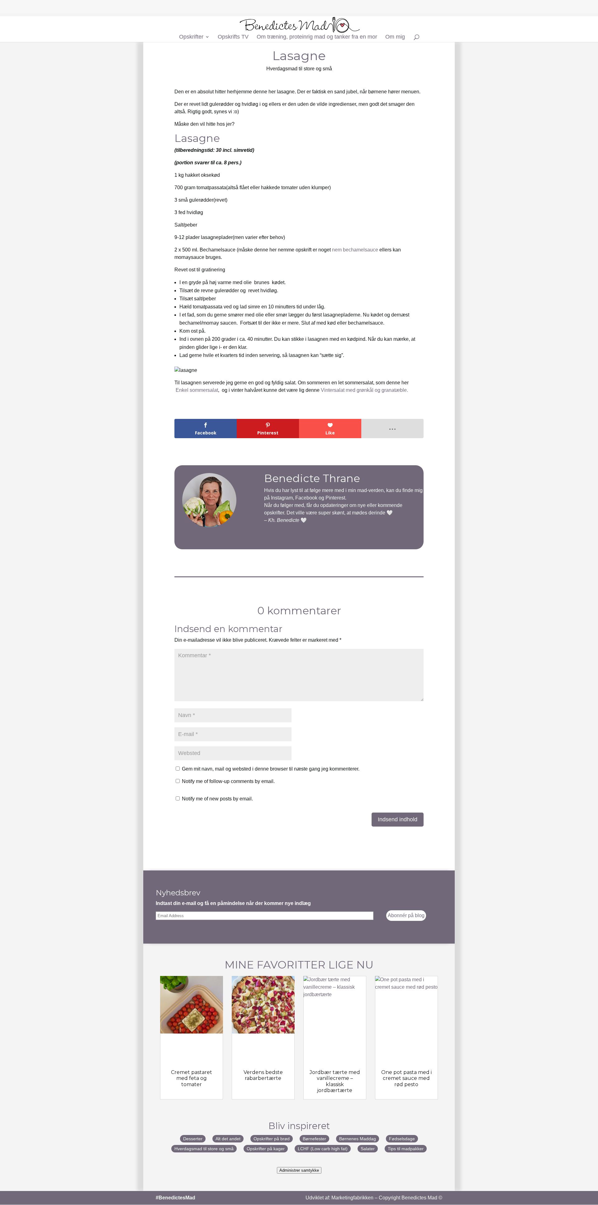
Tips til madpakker (406, 1148)
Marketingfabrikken (352, 1197)
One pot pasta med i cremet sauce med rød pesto (406, 1078)
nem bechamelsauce (355, 249)
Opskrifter (191, 37)
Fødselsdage (402, 1138)
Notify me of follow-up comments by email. (228, 781)
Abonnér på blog (406, 915)
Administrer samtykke (299, 1170)
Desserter (192, 1138)
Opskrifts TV (233, 37)
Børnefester (314, 1138)
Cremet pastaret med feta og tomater (191, 1078)
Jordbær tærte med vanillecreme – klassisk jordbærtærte (335, 1081)
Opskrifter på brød (272, 1138)
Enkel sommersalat (197, 390)
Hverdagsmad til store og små (299, 68)
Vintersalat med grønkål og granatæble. (364, 390)
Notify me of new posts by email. (217, 798)
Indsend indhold (397, 819)
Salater (368, 1148)
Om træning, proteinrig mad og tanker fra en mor (317, 37)
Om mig (395, 37)
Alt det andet (228, 1138)
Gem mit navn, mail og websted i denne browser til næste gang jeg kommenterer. (270, 768)
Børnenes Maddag (357, 1138)
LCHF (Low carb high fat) (323, 1148)
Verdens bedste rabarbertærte (263, 1075)
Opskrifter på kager (266, 1148)
